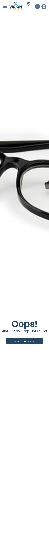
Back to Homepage (24, 341)
